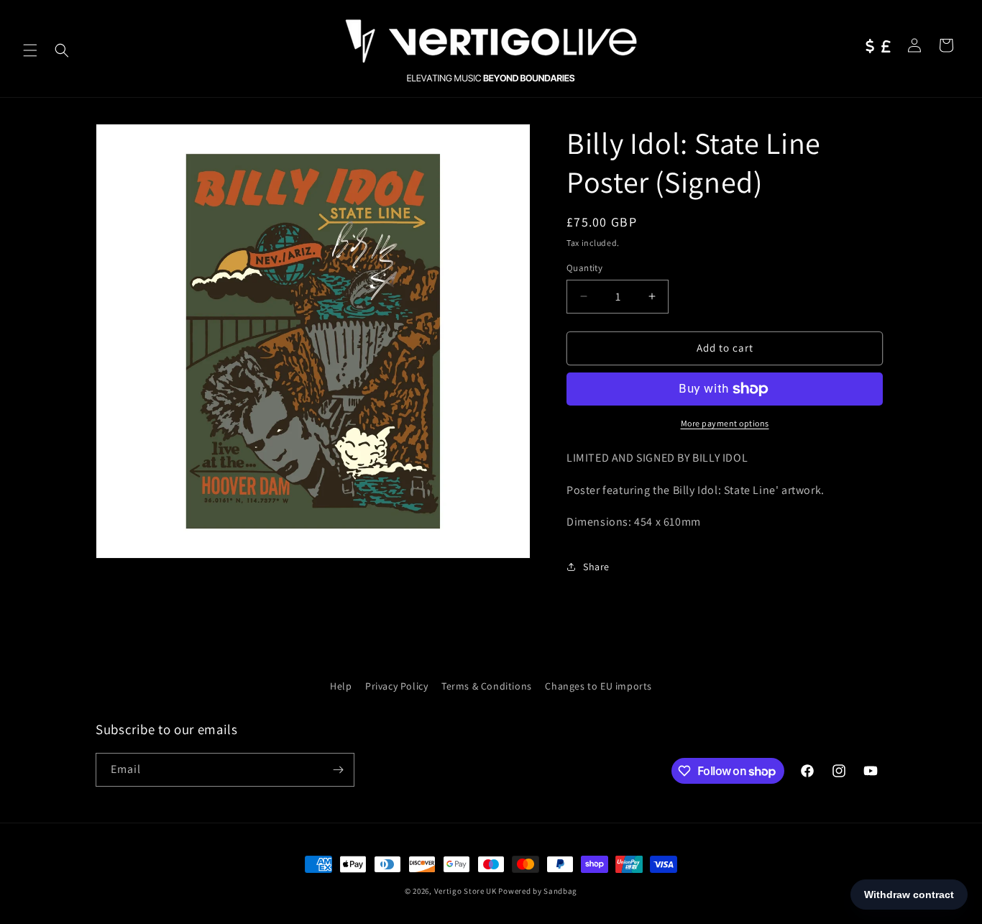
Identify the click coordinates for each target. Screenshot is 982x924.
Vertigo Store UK (465, 891)
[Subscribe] (338, 770)
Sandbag (560, 891)
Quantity (584, 268)
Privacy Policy (396, 686)
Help (341, 686)
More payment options (725, 423)
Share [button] (596, 566)
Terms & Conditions (486, 686)
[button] (30, 50)
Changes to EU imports (598, 686)
